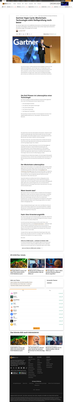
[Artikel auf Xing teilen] (25, 34)
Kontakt (48, 362)
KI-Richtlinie (30, 377)
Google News (40, 372)
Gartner (42, 66)
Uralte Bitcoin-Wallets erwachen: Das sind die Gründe (20, 285)
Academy (39, 367)
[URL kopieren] (31, 34)
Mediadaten (30, 363)
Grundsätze (30, 370)
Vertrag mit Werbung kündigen (41, 383)
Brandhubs (39, 369)
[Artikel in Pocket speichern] (27, 34)
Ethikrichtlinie (31, 372)
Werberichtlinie (31, 374)
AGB (34, 389)
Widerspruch (37, 385)
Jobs (29, 362)
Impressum (30, 365)
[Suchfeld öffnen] (69, 4)
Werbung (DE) (49, 365)
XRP (22, 3)
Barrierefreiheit (31, 369)
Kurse (38, 361)
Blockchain (35, 15)
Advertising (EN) (49, 363)
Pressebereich (49, 367)
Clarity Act (39, 3)
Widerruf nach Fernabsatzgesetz (54, 383)
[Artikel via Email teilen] (29, 34)
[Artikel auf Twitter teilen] (21, 34)
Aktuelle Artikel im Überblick (24, 15)
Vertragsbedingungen (17, 383)
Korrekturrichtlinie (32, 375)
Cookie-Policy (31, 383)
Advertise (63, 0)
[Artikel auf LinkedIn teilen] (23, 34)
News (38, 359)
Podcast (39, 366)
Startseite (17, 15)
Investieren (31, 3)
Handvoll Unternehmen (39, 223)
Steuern (26, 3)
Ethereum (19, 3)
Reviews (39, 364)
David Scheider (22, 30)
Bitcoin (15, 3)
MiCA (35, 3)
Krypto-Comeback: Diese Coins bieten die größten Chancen (21, 282)
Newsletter (39, 371)
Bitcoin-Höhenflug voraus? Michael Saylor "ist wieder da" (21, 283)
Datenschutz (31, 367)
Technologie (31, 15)
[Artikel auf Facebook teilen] (19, 34)
